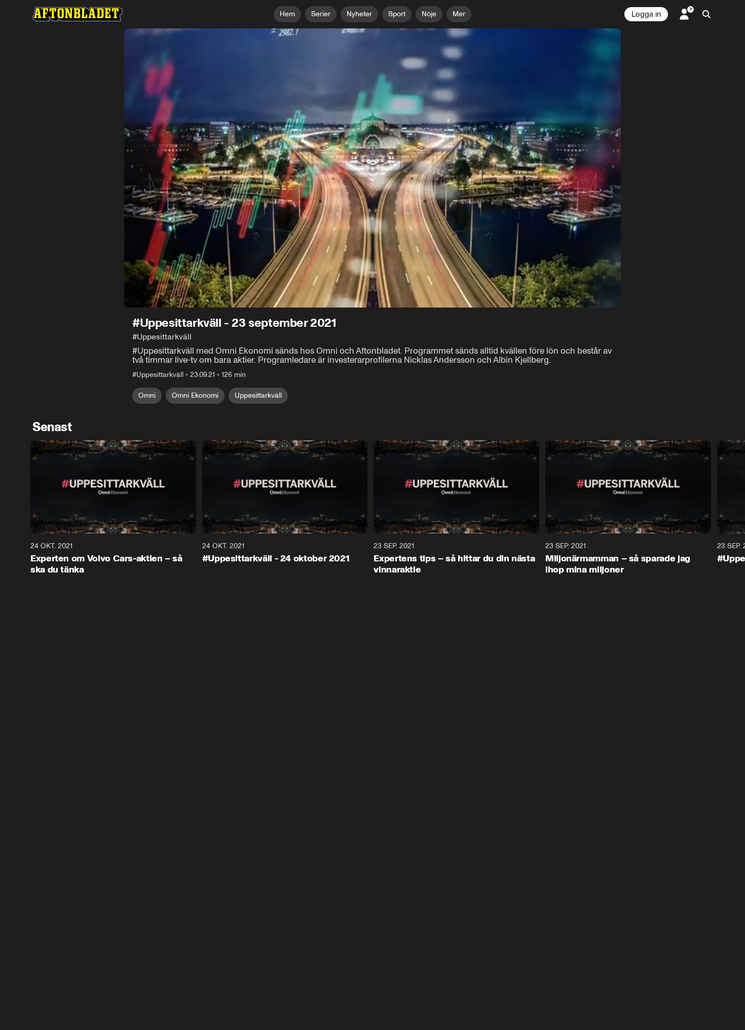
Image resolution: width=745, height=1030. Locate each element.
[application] (372, 168)
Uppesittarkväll (258, 395)
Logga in (646, 14)
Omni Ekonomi (195, 395)
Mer (459, 14)
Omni (147, 395)
